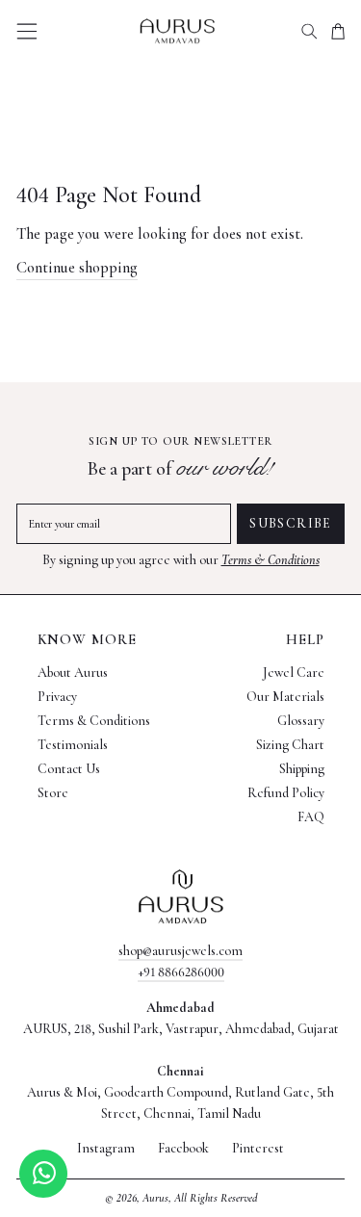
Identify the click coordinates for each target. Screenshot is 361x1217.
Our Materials (285, 696)
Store (53, 793)
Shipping (301, 769)
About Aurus (73, 672)
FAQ (310, 817)
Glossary (300, 720)
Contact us (69, 769)
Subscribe (290, 523)
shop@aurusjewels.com (180, 951)
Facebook (183, 1148)
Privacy (57, 696)
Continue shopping (77, 267)
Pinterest (258, 1148)
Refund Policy (285, 793)
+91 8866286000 (181, 972)
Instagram (106, 1148)
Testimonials (73, 745)
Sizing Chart (290, 745)
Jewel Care (293, 672)
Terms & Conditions (270, 560)
